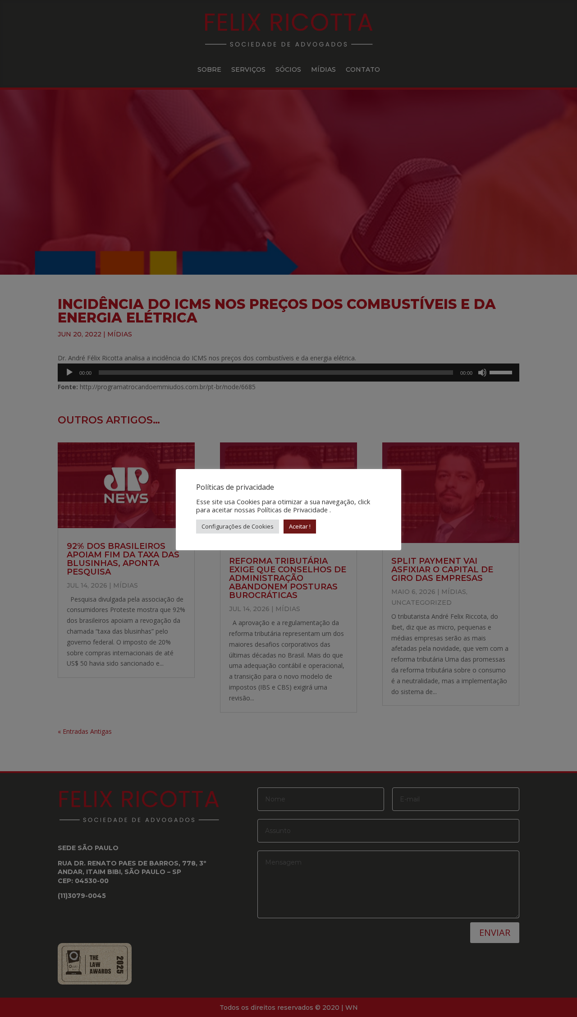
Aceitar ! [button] (300, 526)
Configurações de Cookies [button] (237, 526)
